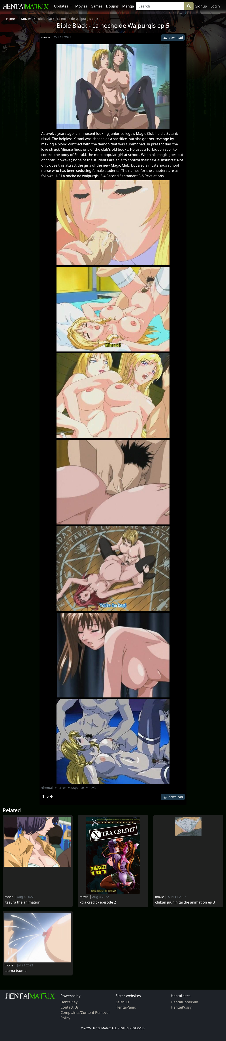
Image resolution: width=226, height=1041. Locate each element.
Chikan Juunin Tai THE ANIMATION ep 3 (185, 902)
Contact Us (69, 1007)
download (175, 38)
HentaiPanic (126, 1007)
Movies (81, 6)
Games (96, 6)
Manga (128, 6)
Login (215, 6)
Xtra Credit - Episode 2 (98, 902)
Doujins (112, 6)
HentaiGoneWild (184, 1002)
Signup (201, 6)
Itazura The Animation (22, 902)
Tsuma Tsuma (15, 971)
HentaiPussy (181, 1007)
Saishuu (122, 1002)
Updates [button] (61, 6)
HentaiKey (68, 1002)
